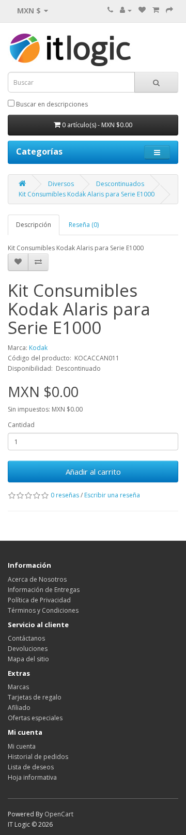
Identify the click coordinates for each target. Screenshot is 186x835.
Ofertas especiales (35, 717)
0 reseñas (65, 495)
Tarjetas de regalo (34, 697)
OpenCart (58, 814)
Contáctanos (26, 638)
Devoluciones (28, 648)
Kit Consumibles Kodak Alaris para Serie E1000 (86, 194)
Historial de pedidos (38, 756)
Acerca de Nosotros (37, 579)
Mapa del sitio (28, 659)
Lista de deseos (31, 767)
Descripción (33, 224)
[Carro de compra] (155, 10)
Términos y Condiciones (43, 610)
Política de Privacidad (39, 600)
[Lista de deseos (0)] (142, 10)
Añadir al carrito (93, 471)
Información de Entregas (44, 589)
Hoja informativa (32, 777)
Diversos (61, 183)
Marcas (18, 686)
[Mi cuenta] (126, 10)
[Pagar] (169, 10)
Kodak (38, 347)
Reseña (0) (84, 224)
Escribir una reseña (112, 495)
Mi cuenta (22, 746)
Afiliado (19, 707)
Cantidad (21, 424)
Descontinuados (120, 183)
